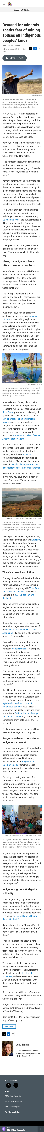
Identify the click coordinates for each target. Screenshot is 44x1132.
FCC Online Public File (13, 1096)
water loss (28, 454)
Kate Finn (35, 539)
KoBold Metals (19, 648)
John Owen (7, 412)
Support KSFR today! (22, 10)
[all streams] (41, 1129)
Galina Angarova (10, 219)
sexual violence (18, 464)
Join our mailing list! (12, 1107)
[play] (3, 1129)
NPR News (9, 1026)
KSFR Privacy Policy (12, 1112)
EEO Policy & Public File (13, 1101)
